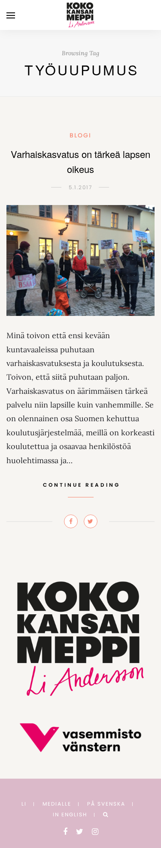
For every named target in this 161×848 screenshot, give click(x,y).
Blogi (80, 135)
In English (70, 814)
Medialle (57, 803)
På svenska (106, 803)
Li (24, 803)
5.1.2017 (80, 187)
